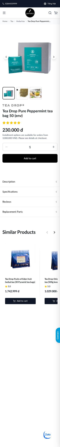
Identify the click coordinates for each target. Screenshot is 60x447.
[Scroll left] (47, 232)
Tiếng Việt (52, 4)
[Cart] (56, 13)
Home (4, 21)
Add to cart (30, 158)
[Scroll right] (54, 232)
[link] (30, 13)
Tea (11, 21)
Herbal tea (20, 21)
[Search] (50, 13)
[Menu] (4, 13)
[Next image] (53, 56)
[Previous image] (6, 56)
